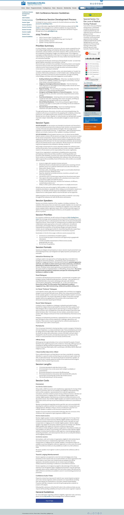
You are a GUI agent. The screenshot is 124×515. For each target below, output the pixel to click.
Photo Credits (37, 513)
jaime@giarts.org (52, 31)
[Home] (33, 3)
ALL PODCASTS (88, 83)
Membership (67, 8)
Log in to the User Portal (98, 8)
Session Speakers (27, 25)
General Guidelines (27, 36)
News (53, 8)
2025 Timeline (26, 18)
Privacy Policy (43, 513)
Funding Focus (47, 8)
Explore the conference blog (91, 88)
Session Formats (26, 29)
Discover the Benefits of (90, 127)
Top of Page (49, 500)
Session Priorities (27, 27)
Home (23, 8)
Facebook (91, 4)
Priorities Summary (27, 20)
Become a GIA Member (98, 10)
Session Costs (26, 34)
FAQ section (47, 496)
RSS (102, 4)
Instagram (93, 4)
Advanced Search (88, 8)
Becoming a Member (90, 128)
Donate (74, 8)
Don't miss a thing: (91, 120)
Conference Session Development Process (27, 13)
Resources (60, 8)
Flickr (100, 4)
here (43, 29)
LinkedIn (95, 4)
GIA (84, 81)
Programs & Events (36, 8)
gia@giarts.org (50, 513)
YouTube (98, 4)
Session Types (26, 22)
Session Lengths (26, 32)
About (28, 8)
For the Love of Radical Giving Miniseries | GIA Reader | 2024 (96, 81)
